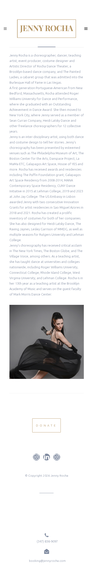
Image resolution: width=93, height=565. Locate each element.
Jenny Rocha (59, 475)
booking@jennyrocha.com (47, 560)
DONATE (46, 425)
